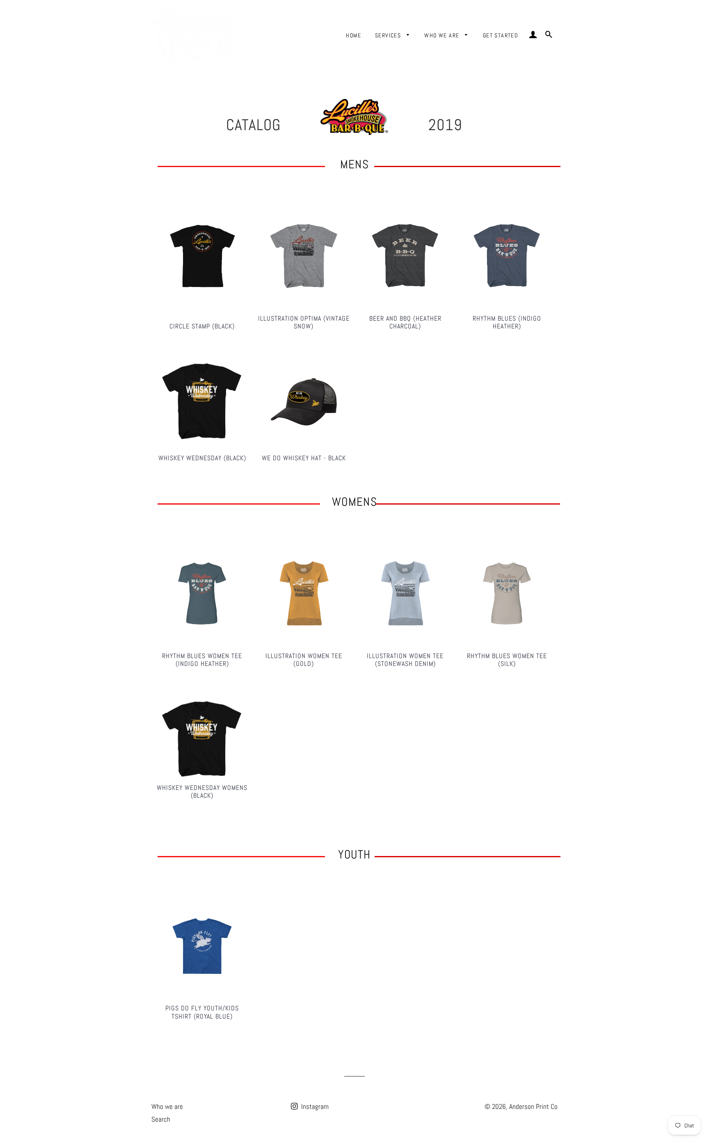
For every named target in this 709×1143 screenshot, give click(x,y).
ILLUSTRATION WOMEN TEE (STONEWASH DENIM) (405, 660)
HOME (353, 35)
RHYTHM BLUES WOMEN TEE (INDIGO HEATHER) (202, 660)
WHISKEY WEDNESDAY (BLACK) (202, 458)
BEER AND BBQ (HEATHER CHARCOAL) (405, 322)
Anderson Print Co (533, 1106)
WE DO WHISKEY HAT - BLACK (304, 458)
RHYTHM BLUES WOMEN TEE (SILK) (507, 660)
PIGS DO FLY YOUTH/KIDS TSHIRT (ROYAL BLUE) (202, 1012)
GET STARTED (500, 35)
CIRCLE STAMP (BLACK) (202, 326)
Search (160, 1119)
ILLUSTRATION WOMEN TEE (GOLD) (303, 660)
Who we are (167, 1106)
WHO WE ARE (442, 35)
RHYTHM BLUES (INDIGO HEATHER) (507, 322)
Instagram (314, 1106)
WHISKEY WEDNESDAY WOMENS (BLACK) (202, 791)
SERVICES (389, 35)
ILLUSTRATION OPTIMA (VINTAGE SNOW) (304, 322)
